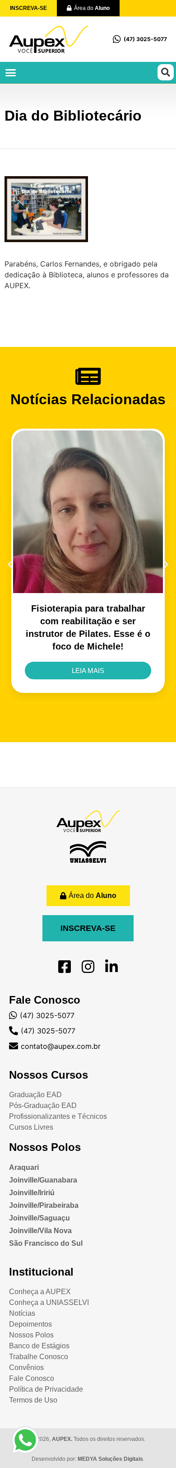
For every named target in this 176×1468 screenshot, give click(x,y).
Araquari (24, 1167)
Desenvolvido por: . (88, 1459)
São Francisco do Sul (46, 1243)
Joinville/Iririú (32, 1193)
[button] (10, 72)
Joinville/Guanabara (43, 1180)
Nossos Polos (45, 1147)
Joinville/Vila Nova (40, 1230)
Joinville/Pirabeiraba (44, 1205)
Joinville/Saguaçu (39, 1218)
